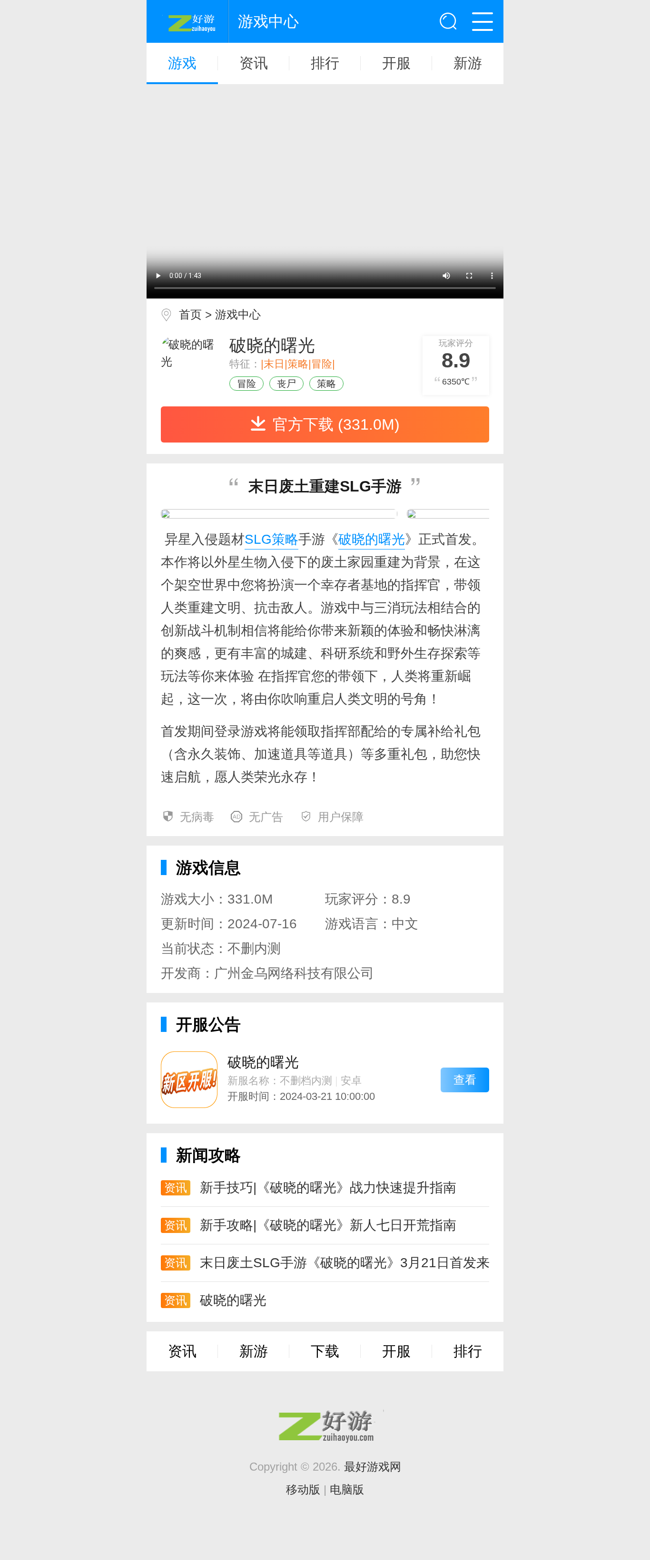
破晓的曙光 (371, 539)
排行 (325, 63)
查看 (464, 1079)
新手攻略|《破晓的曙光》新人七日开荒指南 (328, 1225)
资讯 (253, 63)
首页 (190, 314)
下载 (325, 1351)
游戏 (182, 63)
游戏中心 (238, 314)
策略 (326, 383)
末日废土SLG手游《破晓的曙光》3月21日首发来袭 (344, 1262)
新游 (467, 63)
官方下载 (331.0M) (336, 424)
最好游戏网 (372, 1466)
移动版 (303, 1489)
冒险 (246, 383)
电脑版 (347, 1489)
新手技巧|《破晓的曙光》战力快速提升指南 (328, 1187)
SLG (258, 539)
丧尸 (286, 383)
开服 (396, 63)
